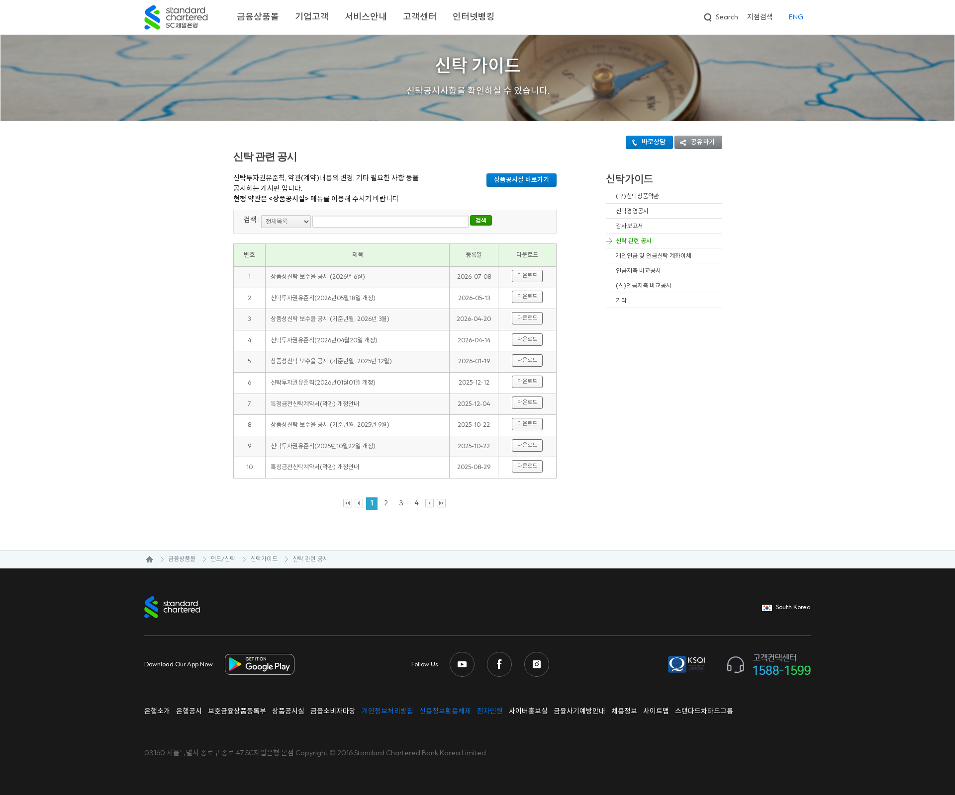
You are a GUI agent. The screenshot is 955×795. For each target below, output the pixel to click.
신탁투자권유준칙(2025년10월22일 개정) (323, 446)
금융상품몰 (258, 17)
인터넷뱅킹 (474, 17)
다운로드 (527, 275)
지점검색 (760, 17)
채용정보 (624, 711)
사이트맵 (656, 711)
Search (720, 16)
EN (796, 17)
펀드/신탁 (222, 559)
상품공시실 (288, 711)
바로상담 (654, 142)
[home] (144, 559)
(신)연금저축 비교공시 (643, 286)
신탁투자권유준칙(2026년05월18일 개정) (323, 298)
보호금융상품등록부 (237, 711)
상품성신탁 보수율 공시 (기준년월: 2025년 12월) (331, 361)
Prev (359, 503)
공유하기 (703, 142)
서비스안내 (366, 17)
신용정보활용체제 (445, 711)
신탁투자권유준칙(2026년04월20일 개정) (324, 340)
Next (430, 503)
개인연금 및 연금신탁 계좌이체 (653, 256)
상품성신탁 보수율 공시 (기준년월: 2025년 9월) (330, 425)
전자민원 (490, 711)
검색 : (252, 220)
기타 (621, 301)
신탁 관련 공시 (634, 241)
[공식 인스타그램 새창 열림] (536, 664)
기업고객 (312, 17)
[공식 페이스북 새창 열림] (499, 664)
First (348, 503)
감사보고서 (629, 226)
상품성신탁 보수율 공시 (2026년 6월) (318, 277)
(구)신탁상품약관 (637, 196)
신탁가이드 (264, 559)
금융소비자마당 (333, 711)
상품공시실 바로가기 (521, 180)
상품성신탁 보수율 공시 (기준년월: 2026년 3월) (330, 319)
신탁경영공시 (632, 211)
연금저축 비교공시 (638, 271)
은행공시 (189, 711)
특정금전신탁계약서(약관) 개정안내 (315, 404)
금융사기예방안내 (579, 711)
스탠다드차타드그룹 (704, 711)
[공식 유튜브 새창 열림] (462, 664)
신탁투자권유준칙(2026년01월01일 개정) (323, 383)
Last (441, 503)
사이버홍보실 (528, 711)
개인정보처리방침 (387, 711)
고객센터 (420, 17)
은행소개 (157, 711)
